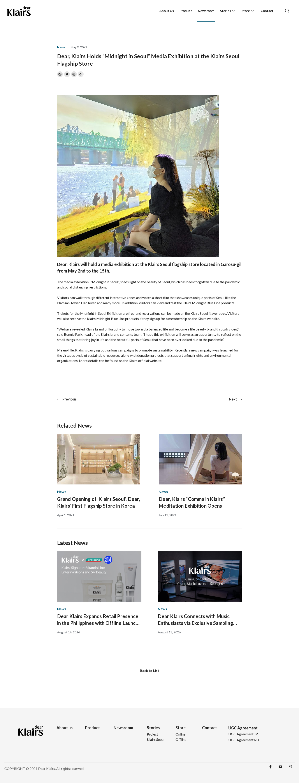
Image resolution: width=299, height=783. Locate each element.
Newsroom (206, 11)
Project (152, 734)
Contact (267, 11)
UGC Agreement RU (243, 740)
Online (180, 734)
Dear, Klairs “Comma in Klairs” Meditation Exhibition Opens (192, 502)
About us (64, 727)
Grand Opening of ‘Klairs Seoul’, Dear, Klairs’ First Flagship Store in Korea (98, 502)
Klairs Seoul (155, 739)
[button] (149, 670)
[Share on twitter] (67, 74)
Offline (181, 739)
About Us (166, 11)
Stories (225, 11)
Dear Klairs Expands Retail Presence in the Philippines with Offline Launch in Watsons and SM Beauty (98, 619)
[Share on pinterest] (74, 74)
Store (245, 11)
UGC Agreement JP (243, 734)
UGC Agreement (243, 727)
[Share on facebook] (60, 74)
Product (185, 11)
